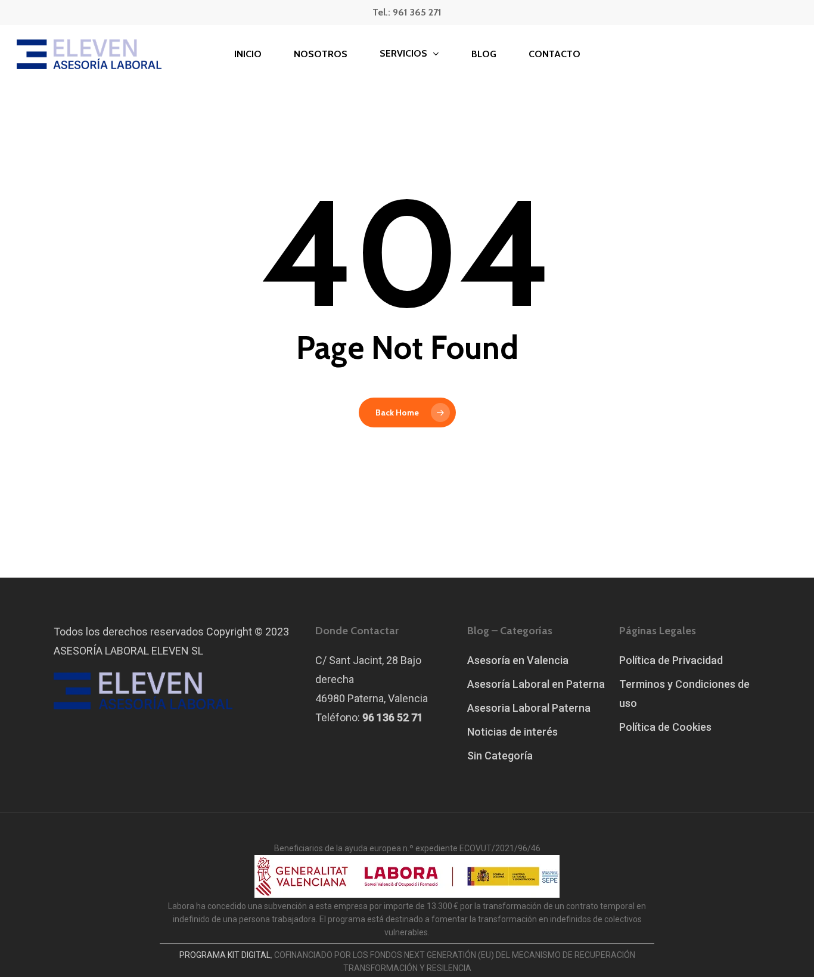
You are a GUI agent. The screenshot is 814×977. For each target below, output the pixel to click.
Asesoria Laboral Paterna (529, 708)
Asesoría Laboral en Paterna (536, 684)
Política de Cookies (665, 727)
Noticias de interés (512, 731)
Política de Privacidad (671, 660)
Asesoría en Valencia (517, 660)
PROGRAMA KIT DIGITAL (225, 955)
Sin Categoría (500, 755)
